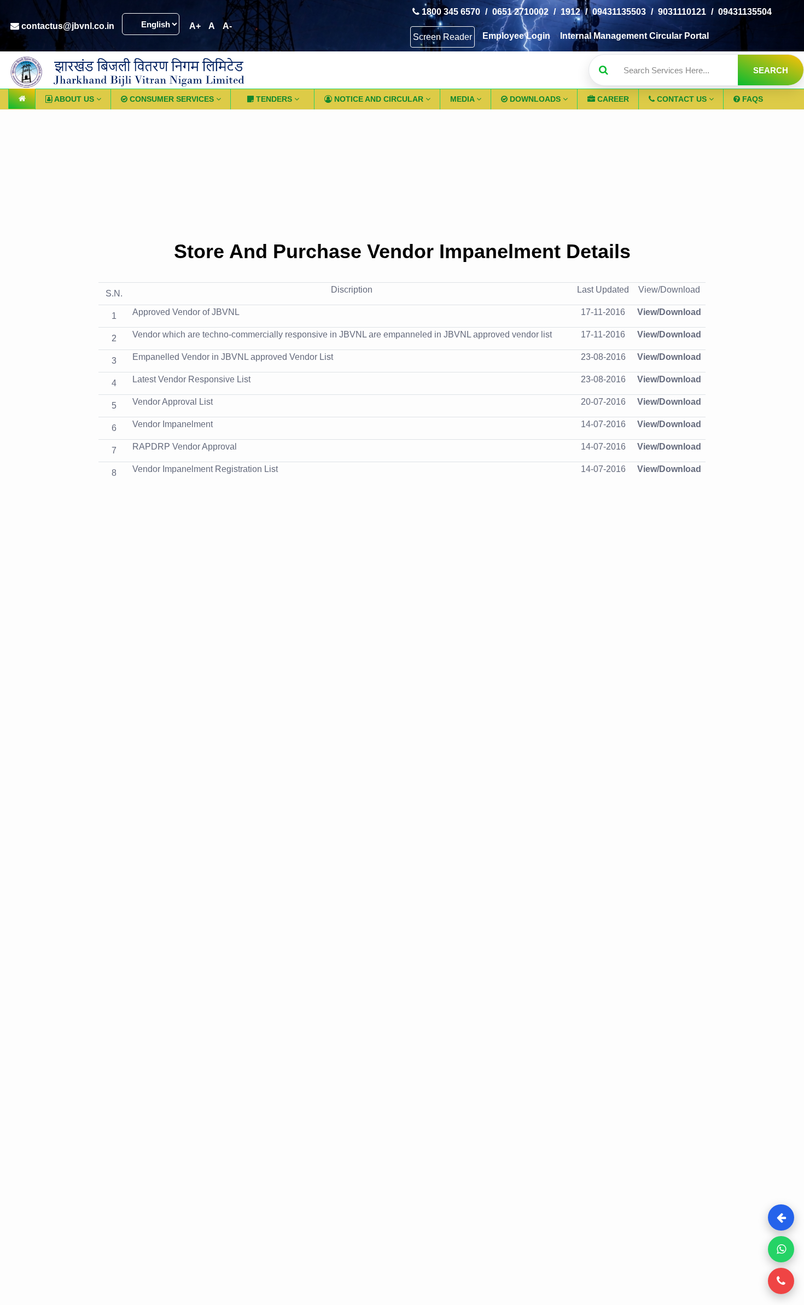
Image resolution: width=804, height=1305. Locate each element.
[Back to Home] (781, 1217)
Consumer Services (171, 99)
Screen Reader (442, 37)
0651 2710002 (520, 11)
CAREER (612, 99)
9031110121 (682, 11)
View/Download (669, 312)
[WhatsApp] (781, 1249)
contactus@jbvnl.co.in (66, 26)
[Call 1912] (781, 1281)
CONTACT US (682, 99)
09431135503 (619, 11)
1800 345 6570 (450, 11)
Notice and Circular (379, 99)
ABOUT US (74, 99)
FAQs (751, 99)
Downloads (535, 99)
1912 (570, 11)
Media (463, 99)
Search (770, 70)
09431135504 (745, 11)
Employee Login (516, 35)
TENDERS (274, 99)
